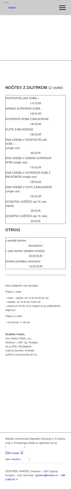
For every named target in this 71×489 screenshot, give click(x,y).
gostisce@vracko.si (46, 475)
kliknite (25, 459)
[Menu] (60, 7)
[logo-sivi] (29, 7)
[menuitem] (60, 7)
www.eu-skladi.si (15, 447)
